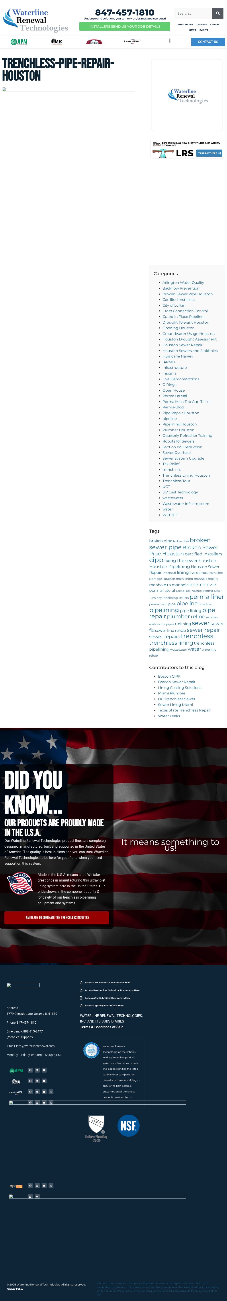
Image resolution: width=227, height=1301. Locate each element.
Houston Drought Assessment (189, 339)
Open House (173, 390)
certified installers (203, 554)
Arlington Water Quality (183, 282)
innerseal (169, 572)
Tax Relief (170, 464)
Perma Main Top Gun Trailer (186, 402)
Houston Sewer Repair (182, 345)
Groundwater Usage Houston (188, 334)
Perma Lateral (174, 396)
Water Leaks (169, 716)
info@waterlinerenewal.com (35, 1046)
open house (203, 584)
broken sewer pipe (180, 543)
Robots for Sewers (178, 441)
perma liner (207, 596)
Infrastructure (174, 367)
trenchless (171, 470)
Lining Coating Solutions (180, 688)
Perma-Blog (173, 407)
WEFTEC (170, 515)
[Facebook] (30, 1070)
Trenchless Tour (176, 481)
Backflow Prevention (181, 288)
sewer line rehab (170, 630)
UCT (166, 487)
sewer (201, 623)
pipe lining (190, 610)
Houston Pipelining (169, 566)
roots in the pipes (161, 624)
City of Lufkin (173, 305)
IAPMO (168, 362)
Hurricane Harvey (177, 356)
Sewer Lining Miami (175, 705)
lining (183, 572)
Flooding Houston (178, 328)
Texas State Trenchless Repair (184, 710)
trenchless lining (171, 643)
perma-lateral (162, 590)
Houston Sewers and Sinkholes (190, 351)
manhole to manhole (169, 585)
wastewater (172, 498)
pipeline (169, 419)
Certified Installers (178, 300)
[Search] (217, 13)
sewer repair (203, 630)
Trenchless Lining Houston (186, 475)
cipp (156, 560)
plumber (178, 616)
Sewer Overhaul (176, 452)
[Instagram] (51, 1091)
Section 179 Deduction (182, 447)
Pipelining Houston (179, 424)
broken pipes (181, 541)
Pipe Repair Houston (180, 413)
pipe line (205, 604)
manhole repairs (206, 578)
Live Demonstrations (180, 379)
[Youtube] (44, 1070)
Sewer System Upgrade (183, 458)
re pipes (212, 617)
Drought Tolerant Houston (185, 322)
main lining (184, 578)
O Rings (169, 385)
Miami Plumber (171, 693)
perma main (158, 604)
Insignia (169, 373)
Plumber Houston (178, 430)
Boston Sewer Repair (176, 682)
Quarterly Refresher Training (187, 435)
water (167, 509)
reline (198, 616)
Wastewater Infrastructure (185, 504)
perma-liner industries (189, 591)
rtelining (183, 624)
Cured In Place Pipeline (183, 317)
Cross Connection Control (185, 311)
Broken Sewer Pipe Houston (187, 294)
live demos (198, 572)
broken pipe (160, 541)
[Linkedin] (37, 1070)
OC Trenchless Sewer (176, 699)
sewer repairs (164, 636)
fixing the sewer (181, 560)
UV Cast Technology (180, 492)
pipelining (164, 610)
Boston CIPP (169, 676)
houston (207, 560)
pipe (172, 604)
